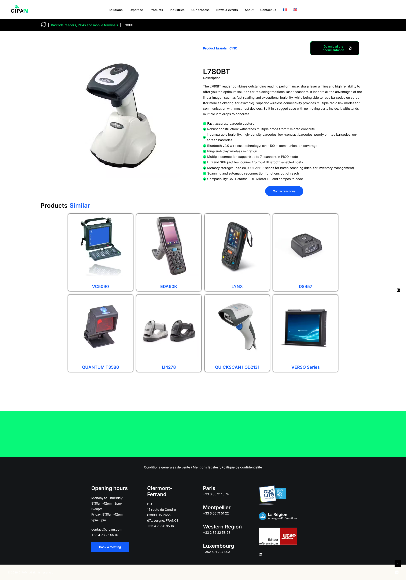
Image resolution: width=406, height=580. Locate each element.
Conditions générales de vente (167, 467)
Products (156, 10)
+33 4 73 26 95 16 (104, 535)
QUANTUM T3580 (100, 367)
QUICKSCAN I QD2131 (237, 367)
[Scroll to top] (398, 563)
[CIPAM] (19, 9)
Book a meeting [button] (110, 547)
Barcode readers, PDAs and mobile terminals (84, 25)
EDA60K (168, 286)
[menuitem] (116, 9)
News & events (227, 10)
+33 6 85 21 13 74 (216, 494)
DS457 (305, 286)
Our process (200, 10)
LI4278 (169, 367)
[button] (260, 555)
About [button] (249, 10)
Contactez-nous (284, 191)
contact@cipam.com (106, 529)
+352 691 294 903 (216, 552)
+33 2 (216, 533)
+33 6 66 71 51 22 (216, 513)
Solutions (116, 10)
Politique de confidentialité (241, 467)
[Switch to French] (285, 9)
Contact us (268, 10)
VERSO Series (305, 367)
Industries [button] (177, 10)
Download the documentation (333, 48)
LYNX (237, 286)
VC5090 (100, 286)
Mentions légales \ (207, 467)
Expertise (136, 10)
